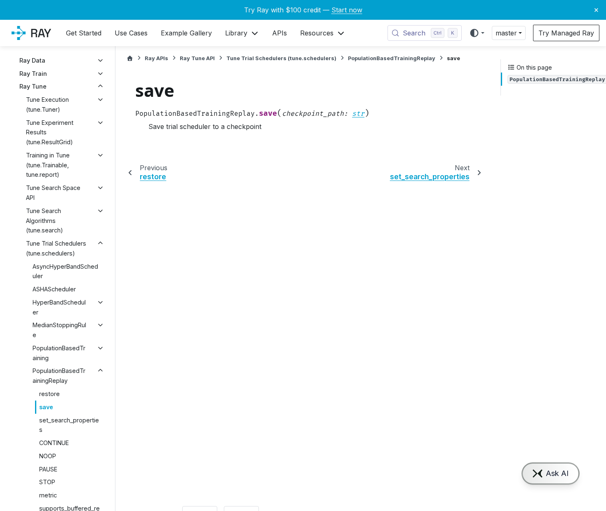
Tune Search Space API (53, 192)
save (46, 406)
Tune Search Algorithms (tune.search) (44, 220)
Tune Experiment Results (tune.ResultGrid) (49, 132)
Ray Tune (33, 86)
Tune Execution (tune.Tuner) (47, 104)
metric (48, 495)
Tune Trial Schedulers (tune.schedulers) (56, 248)
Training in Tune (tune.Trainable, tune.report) (48, 165)
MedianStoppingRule (59, 329)
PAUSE (48, 469)
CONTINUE (54, 442)
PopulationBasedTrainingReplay (59, 375)
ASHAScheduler (54, 289)
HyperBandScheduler (59, 307)
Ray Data (32, 60)
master (506, 33)
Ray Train (33, 73)
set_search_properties (69, 425)
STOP (47, 481)
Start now (346, 10)
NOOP (47, 455)
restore (49, 393)
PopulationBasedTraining (59, 353)
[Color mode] (476, 33)
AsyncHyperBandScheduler (65, 271)
